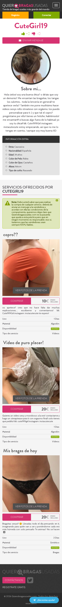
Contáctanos (14, 580)
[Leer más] (4, 532)
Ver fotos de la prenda (31, 290)
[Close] (57, 200)
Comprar (17, 301)
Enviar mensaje (32, 40)
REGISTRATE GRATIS (13, 587)
